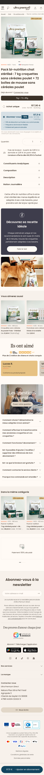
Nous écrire (23, 710)
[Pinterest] (28, 659)
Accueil (3, 14)
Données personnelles (22, 758)
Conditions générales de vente (22, 755)
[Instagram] (10, 659)
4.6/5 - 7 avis (11, 65)
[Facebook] (16, 659)
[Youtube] (33, 659)
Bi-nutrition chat (19, 14)
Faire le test (22, 249)
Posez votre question (22, 404)
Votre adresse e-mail (14, 593)
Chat (9, 14)
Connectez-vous (21, 92)
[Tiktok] (22, 659)
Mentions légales (22, 751)
